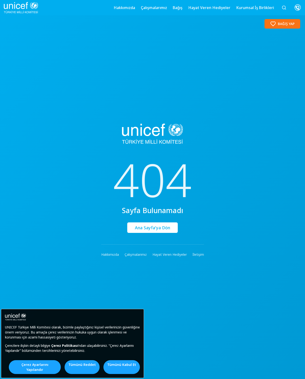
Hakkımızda (124, 7)
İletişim (198, 254)
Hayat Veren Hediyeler (209, 7)
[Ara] (284, 7)
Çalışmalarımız (154, 7)
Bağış (178, 7)
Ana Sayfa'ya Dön (152, 227)
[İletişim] (297, 7)
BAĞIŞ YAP (286, 23)
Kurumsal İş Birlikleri (255, 7)
